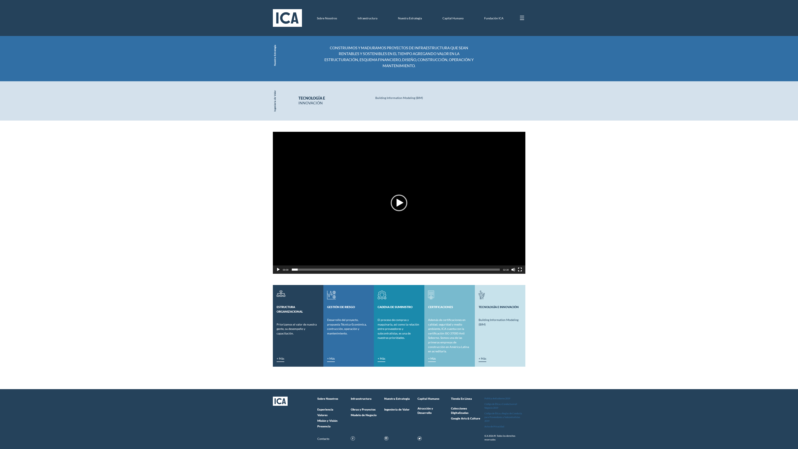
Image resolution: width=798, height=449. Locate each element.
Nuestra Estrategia (410, 18)
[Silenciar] (513, 270)
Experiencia (325, 409)
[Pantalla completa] (520, 270)
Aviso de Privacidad (494, 426)
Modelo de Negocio (364, 415)
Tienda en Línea (461, 398)
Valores (322, 415)
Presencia (324, 426)
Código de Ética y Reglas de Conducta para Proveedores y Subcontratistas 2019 (503, 417)
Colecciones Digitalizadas (459, 410)
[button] (399, 203)
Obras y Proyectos (363, 409)
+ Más (280, 358)
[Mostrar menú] (522, 18)
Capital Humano (453, 18)
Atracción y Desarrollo (425, 410)
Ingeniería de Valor (397, 409)
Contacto (323, 438)
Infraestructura (367, 18)
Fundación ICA (494, 18)
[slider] (396, 270)
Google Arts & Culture (465, 418)
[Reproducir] (278, 270)
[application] (399, 203)
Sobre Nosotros (327, 18)
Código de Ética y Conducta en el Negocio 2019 (500, 406)
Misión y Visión (327, 420)
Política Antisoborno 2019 (497, 398)
